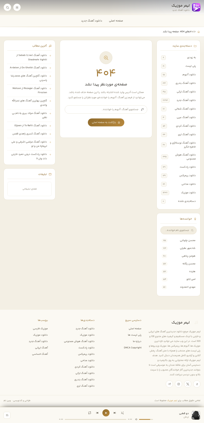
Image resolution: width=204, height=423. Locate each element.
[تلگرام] (169, 384)
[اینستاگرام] (178, 384)
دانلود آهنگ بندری (186, 83)
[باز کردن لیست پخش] (7, 415)
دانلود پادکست (188, 167)
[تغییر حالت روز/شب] (17, 7)
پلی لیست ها (134, 335)
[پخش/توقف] (106, 412)
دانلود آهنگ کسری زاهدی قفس (29, 134)
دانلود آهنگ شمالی (185, 109)
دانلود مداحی (188, 184)
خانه (193, 32)
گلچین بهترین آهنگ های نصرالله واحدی (29, 103)
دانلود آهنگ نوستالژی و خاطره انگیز (183, 145)
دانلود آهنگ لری (187, 135)
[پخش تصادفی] (122, 412)
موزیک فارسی (40, 329)
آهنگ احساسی (40, 354)
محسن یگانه (188, 264)
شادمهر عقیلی (187, 248)
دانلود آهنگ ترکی (186, 92)
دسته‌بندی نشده (187, 201)
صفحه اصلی (116, 21)
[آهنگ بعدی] (114, 412)
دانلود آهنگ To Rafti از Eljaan (31, 126)
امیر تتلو (190, 279)
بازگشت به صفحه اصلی (104, 122)
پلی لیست (190, 66)
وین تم (7, 400)
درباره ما (137, 341)
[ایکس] (187, 384)
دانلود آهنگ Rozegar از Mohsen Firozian (30, 90)
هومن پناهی (188, 256)
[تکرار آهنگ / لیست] (89, 412)
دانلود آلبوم (189, 75)
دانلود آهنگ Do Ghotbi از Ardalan (28, 68)
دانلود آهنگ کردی (186, 126)
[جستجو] (7, 7)
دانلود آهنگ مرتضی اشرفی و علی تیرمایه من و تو (29, 144)
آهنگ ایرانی (41, 348)
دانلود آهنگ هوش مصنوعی (185, 157)
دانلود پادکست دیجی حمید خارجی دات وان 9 (29, 156)
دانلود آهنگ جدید (91, 21)
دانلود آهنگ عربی (186, 117)
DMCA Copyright (132, 348)
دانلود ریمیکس (187, 176)
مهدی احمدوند (187, 287)
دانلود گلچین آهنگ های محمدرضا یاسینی (29, 78)
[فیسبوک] (196, 384)
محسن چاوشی (187, 240)
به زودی (191, 58)
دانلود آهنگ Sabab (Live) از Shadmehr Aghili (31, 57)
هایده (192, 272)
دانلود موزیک (188, 193)
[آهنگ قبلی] (97, 412)
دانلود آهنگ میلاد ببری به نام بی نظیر (29, 115)
